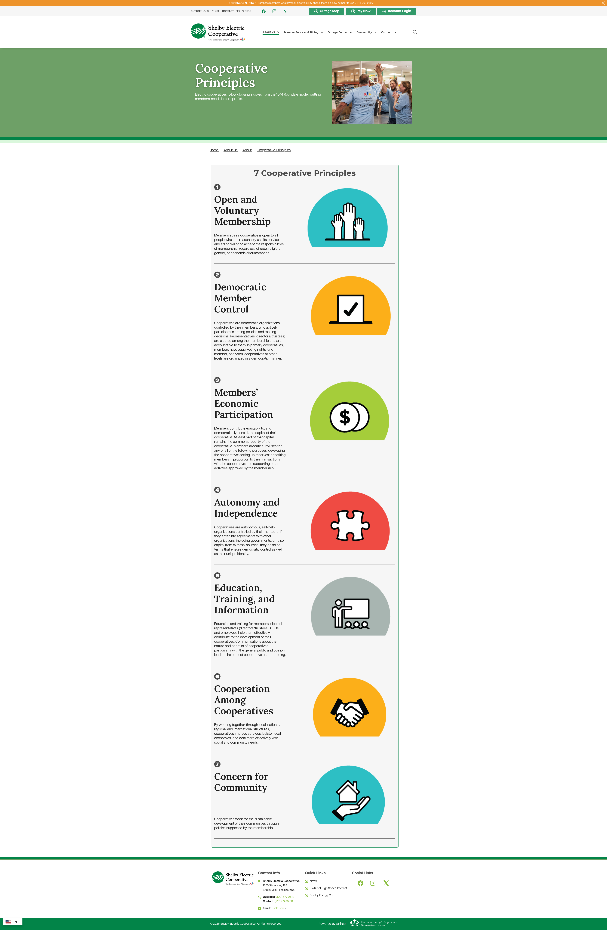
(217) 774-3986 (243, 11)
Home (214, 150)
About (247, 150)
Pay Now (361, 11)
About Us (231, 150)
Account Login (396, 11)
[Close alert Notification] (603, 3)
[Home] (218, 32)
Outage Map (326, 11)
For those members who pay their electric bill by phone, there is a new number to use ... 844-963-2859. (315, 3)
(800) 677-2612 (211, 11)
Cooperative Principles (274, 150)
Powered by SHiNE (332, 924)
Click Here (278, 908)
